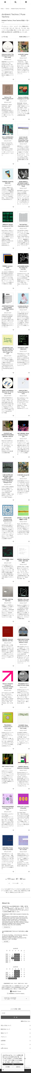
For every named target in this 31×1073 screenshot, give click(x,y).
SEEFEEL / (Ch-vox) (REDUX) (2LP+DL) (23, 600)
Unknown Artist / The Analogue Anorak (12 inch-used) (8, 56)
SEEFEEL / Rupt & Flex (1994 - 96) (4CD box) (23, 561)
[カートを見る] (26, 2)
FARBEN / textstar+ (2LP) (7, 266)
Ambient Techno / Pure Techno (18, 8)
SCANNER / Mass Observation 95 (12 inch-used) (23, 726)
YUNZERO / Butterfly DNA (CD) (7, 182)
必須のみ (18, 1066)
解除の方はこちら (25, 1021)
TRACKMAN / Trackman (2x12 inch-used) (7, 726)
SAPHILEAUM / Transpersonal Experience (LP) (7, 519)
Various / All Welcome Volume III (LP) (7, 98)
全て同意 (8, 1066)
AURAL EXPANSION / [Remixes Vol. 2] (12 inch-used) (7, 392)
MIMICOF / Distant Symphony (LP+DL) (7, 225)
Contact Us (7, 927)
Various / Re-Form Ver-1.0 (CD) (23, 848)
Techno (7, 8)
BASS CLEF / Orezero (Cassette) (23, 807)
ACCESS (6, 941)
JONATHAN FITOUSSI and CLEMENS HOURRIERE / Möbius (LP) (8, 308)
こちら (15, 892)
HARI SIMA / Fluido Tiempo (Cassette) (7, 848)
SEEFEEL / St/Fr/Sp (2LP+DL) (7, 599)
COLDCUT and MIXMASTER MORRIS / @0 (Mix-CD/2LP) (8, 435)
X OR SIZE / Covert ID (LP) (23, 475)
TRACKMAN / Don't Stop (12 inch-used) (23, 684)
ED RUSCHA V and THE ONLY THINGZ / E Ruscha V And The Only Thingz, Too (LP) (8, 350)
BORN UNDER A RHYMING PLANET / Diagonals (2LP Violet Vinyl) (23, 184)
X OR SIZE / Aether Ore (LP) (23, 55)
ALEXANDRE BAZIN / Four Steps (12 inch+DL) (23, 267)
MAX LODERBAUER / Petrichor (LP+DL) (7, 137)
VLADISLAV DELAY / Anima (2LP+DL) (23, 306)
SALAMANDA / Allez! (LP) (7, 560)
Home (2, 8)
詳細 (13, 1064)
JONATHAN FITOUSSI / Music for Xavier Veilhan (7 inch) (23, 641)
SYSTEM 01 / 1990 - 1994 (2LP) (23, 348)
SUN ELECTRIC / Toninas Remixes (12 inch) (23, 392)
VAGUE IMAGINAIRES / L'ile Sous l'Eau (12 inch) (8, 808)
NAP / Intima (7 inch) (7, 766)
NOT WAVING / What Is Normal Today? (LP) (23, 435)
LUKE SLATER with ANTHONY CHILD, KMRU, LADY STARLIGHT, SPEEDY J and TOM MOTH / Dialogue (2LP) (7, 478)
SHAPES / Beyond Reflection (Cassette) (23, 767)
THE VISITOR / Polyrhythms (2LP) (23, 225)
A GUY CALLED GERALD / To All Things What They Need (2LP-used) (23, 139)
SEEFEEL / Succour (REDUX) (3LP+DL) (7, 639)
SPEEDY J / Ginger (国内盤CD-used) (23, 518)
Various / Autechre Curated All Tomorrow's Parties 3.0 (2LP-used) (7, 686)
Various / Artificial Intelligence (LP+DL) (23, 98)
